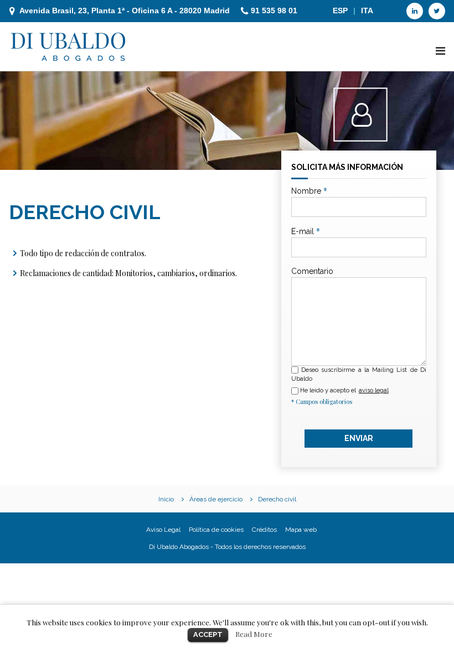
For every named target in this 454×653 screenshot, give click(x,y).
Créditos (264, 529)
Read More (253, 634)
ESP (340, 10)
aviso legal (374, 390)
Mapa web (301, 529)
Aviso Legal (163, 529)
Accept (208, 634)
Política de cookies (216, 529)
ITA (367, 10)
